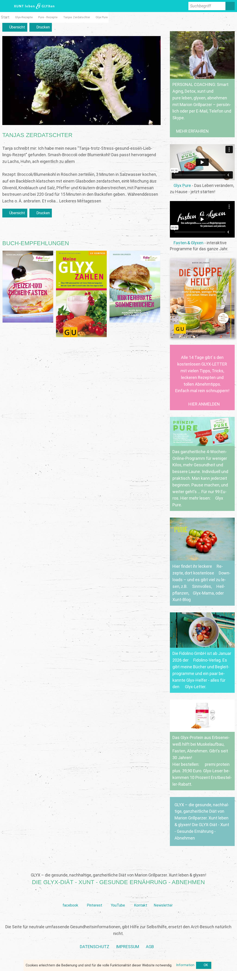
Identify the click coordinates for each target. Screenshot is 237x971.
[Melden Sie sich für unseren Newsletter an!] (163, 898)
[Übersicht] (14, 27)
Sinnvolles (201, 586)
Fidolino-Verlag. (207, 660)
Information (185, 965)
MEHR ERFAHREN (192, 131)
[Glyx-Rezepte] (24, 17)
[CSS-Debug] (234, 968)
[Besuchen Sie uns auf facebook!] (70, 898)
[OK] (203, 965)
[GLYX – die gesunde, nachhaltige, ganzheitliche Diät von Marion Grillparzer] (202, 821)
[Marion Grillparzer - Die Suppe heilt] (202, 298)
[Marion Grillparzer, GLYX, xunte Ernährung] (127, 947)
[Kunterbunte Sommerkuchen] (134, 287)
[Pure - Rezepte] (47, 17)
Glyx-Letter (195, 686)
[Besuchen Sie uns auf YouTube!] (118, 898)
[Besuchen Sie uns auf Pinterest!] (94, 898)
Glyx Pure (182, 185)
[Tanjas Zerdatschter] (76, 17)
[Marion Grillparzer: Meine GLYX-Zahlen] (81, 294)
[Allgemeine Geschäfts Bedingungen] (150, 947)
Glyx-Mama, (204, 593)
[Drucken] (40, 27)
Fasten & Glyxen (188, 242)
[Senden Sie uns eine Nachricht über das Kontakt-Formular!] (140, 898)
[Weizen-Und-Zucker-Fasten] (28, 287)
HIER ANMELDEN (204, 404)
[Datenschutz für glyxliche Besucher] (94, 947)
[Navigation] (5, 6)
